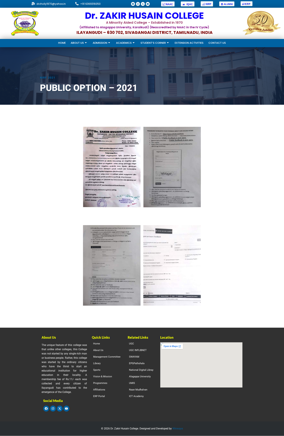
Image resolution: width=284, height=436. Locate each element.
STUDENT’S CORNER (153, 43)
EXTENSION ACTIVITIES (189, 43)
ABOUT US (77, 43)
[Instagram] (138, 4)
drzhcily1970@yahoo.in (51, 4)
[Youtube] (148, 4)
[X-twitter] (143, 4)
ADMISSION (100, 43)
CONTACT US (217, 43)
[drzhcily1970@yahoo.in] (33, 4)
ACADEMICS (124, 43)
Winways (177, 428)
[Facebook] (133, 4)
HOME (62, 43)
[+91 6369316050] (77, 4)
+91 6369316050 (90, 4)
